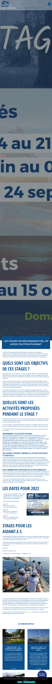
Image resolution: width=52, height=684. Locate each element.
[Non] (50, 680)
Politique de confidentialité (29, 682)
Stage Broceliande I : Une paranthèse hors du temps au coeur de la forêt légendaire (13, 648)
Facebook (29, 612)
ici (8, 437)
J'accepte (20, 682)
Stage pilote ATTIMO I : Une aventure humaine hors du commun (38, 648)
